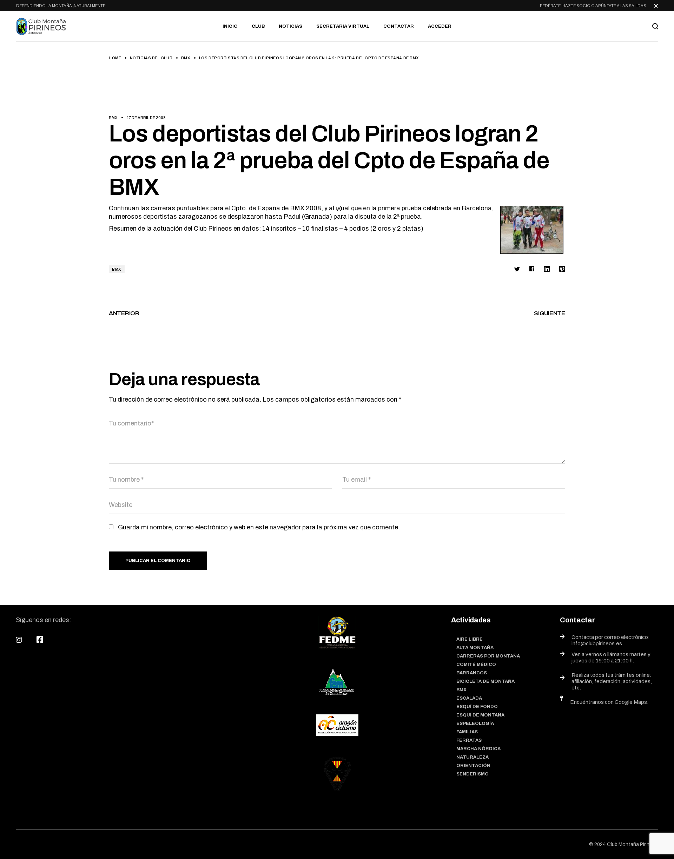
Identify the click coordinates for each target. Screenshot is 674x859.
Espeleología (475, 723)
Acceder (439, 26)
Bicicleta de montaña (485, 681)
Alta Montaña (475, 647)
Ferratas (469, 740)
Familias (467, 731)
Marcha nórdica (478, 748)
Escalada (469, 698)
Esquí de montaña (480, 715)
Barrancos (471, 672)
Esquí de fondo (477, 706)
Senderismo (472, 774)
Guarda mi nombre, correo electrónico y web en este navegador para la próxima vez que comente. (259, 527)
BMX (186, 58)
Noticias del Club (151, 58)
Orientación (473, 765)
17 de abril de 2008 (146, 117)
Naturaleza (472, 757)
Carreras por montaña (488, 656)
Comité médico (476, 664)
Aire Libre (469, 639)
